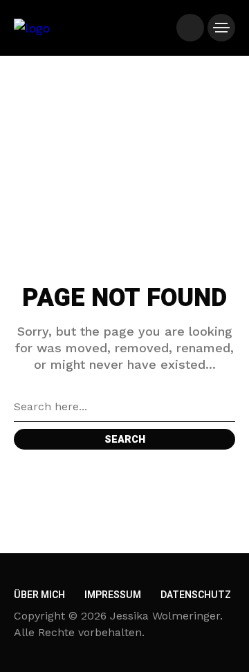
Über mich (39, 595)
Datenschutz (195, 595)
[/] (190, 27)
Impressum (112, 595)
